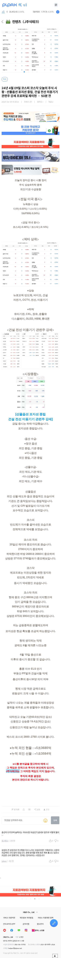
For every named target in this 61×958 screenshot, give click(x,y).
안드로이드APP (9, 924)
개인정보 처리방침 (26, 918)
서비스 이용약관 (9, 918)
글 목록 (16, 809)
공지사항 (26, 924)
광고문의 (40, 924)
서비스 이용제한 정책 (45, 918)
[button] (24, 71)
